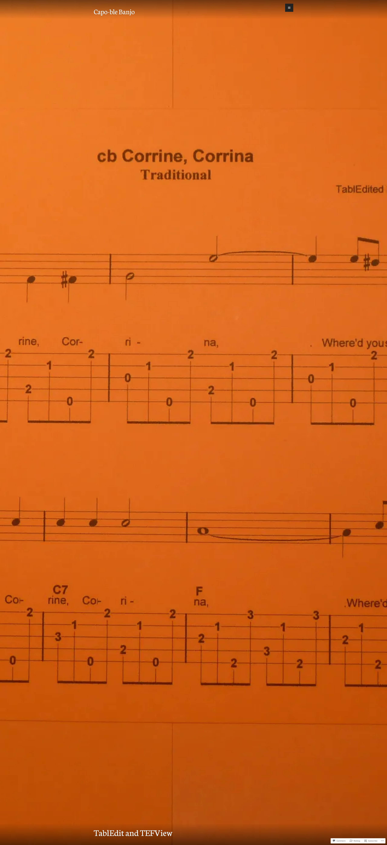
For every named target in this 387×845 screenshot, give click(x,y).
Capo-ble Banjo (114, 11)
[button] (289, 8)
